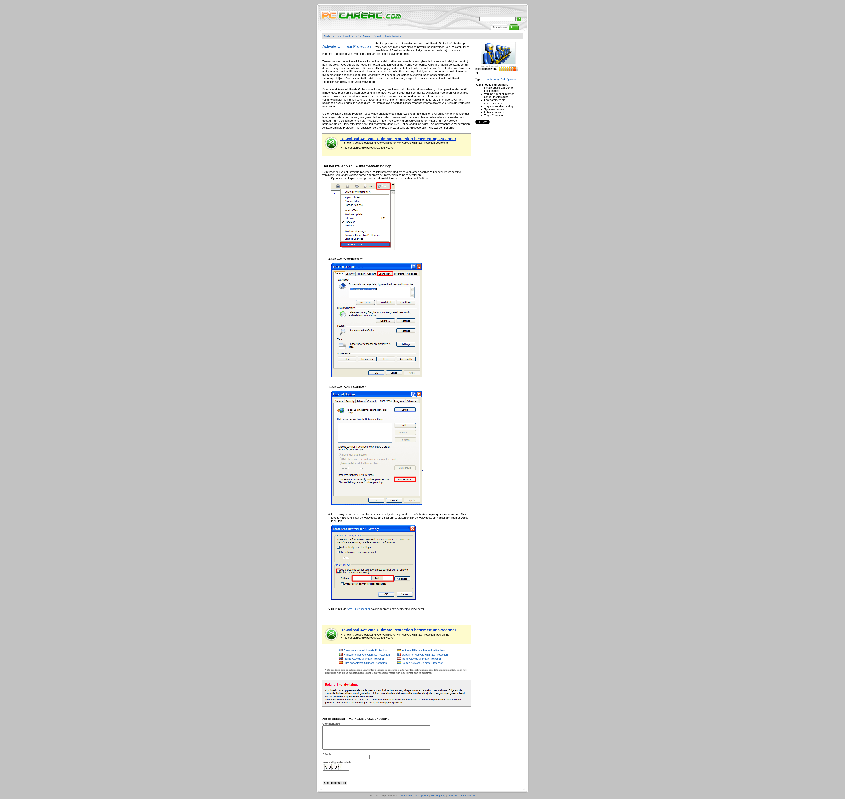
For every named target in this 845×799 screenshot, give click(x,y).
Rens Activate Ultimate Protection (422, 658)
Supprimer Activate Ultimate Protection (425, 654)
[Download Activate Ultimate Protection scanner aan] (331, 634)
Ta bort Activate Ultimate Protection (422, 663)
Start (514, 27)
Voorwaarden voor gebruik (414, 795)
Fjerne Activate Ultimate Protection (364, 658)
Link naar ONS (467, 795)
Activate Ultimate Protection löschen (423, 650)
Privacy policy (438, 795)
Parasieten (500, 27)
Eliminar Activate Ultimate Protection (365, 663)
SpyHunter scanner (358, 609)
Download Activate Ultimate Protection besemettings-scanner (398, 139)
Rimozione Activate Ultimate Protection (367, 654)
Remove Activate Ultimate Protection (365, 650)
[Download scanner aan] (331, 143)
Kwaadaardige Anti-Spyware (357, 36)
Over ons (452, 795)
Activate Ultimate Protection (388, 36)
